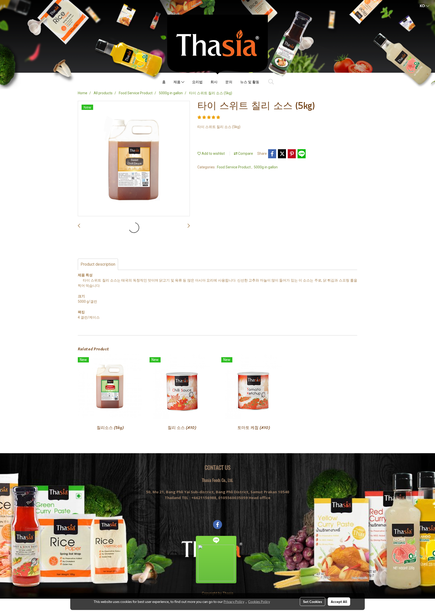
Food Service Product (234, 167)
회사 (214, 81)
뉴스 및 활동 (249, 81)
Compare (245, 153)
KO (422, 6)
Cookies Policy (259, 601)
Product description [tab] (98, 264)
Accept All (339, 601)
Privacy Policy (234, 601)
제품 (177, 81)
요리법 (197, 81)
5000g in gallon (266, 167)
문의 (228, 81)
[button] (271, 81)
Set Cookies (312, 601)
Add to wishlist (213, 153)
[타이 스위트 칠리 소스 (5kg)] (134, 159)
